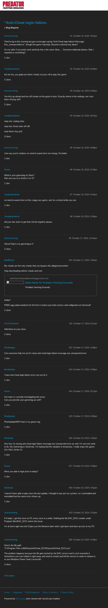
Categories (17, 592)
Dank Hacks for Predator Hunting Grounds (49, 282)
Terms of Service (50, 592)
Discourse (20, 598)
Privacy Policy (67, 592)
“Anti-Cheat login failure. (25, 23)
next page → (10, 575)
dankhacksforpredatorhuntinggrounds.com (29, 278)
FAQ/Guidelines (32, 592)
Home (7, 592)
